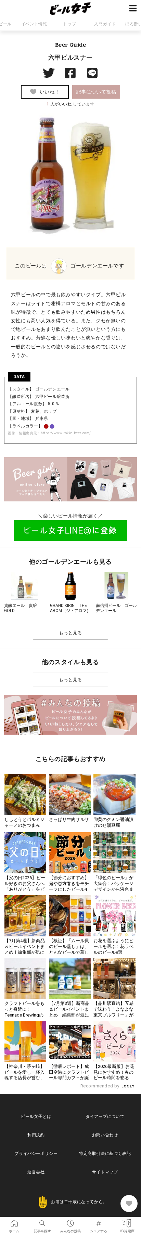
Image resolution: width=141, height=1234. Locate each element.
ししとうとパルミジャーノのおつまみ (24, 822)
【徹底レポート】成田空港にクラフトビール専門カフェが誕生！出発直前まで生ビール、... (69, 1078)
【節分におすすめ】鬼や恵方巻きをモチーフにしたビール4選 (69, 886)
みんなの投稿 (70, 1221)
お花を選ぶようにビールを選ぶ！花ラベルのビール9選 (113, 946)
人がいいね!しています (70, 104)
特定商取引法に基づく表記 (105, 1153)
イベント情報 (34, 24)
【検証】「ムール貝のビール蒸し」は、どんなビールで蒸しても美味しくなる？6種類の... (69, 952)
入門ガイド (105, 24)
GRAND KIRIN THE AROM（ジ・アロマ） (70, 608)
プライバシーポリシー (35, 1153)
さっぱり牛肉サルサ (69, 819)
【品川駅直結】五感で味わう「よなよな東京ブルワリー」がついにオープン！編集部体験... (113, 1015)
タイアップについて (105, 1116)
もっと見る (70, 632)
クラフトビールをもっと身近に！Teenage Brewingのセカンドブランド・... (24, 1015)
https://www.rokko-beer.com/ (66, 433)
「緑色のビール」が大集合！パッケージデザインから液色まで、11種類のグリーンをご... (113, 889)
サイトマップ (105, 1172)
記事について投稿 (96, 92)
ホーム (14, 1221)
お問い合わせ (105, 1135)
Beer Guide (70, 44)
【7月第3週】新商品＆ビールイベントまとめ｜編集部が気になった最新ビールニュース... (69, 1015)
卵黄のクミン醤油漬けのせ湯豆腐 (113, 822)
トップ (69, 24)
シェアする (99, 1221)
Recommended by (100, 1085)
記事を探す (42, 1221)
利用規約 (35, 1135)
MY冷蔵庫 (127, 1221)
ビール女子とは (36, 1116)
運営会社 (35, 1172)
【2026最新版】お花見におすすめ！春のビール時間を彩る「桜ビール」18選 (113, 1075)
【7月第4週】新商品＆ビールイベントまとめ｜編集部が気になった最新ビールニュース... (24, 952)
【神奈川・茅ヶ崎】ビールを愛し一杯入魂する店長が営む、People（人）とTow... (24, 1078)
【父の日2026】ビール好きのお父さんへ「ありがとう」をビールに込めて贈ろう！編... (24, 889)
